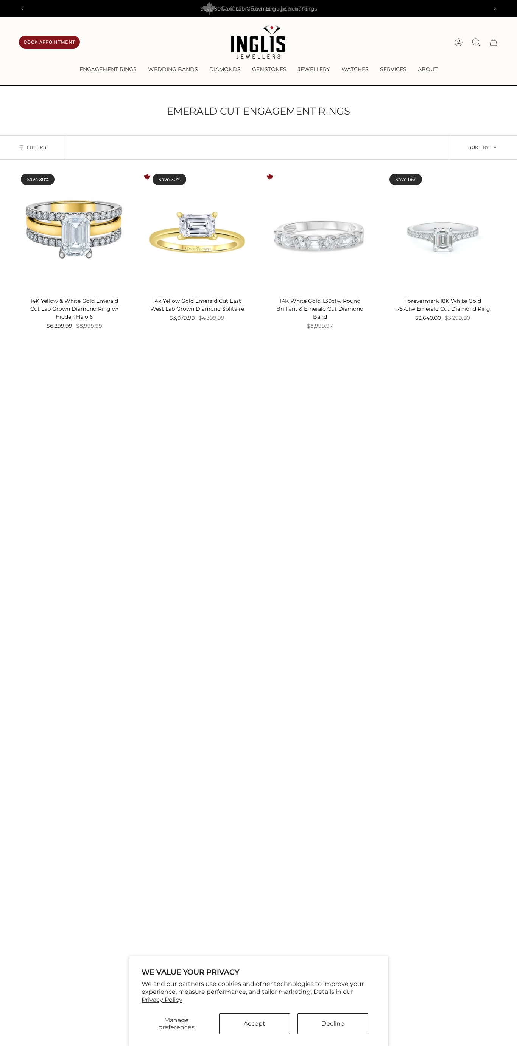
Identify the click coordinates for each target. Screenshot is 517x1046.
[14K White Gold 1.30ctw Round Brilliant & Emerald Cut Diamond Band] (320, 232)
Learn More (297, 8)
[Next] (494, 8)
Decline (332, 1023)
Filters (36, 147)
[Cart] (493, 42)
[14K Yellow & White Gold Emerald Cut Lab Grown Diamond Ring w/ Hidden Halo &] (74, 232)
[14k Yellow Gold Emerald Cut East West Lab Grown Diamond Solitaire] (197, 232)
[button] (108, 69)
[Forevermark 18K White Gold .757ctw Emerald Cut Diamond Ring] (443, 232)
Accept (254, 1023)
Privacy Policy (162, 999)
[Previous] (22, 8)
